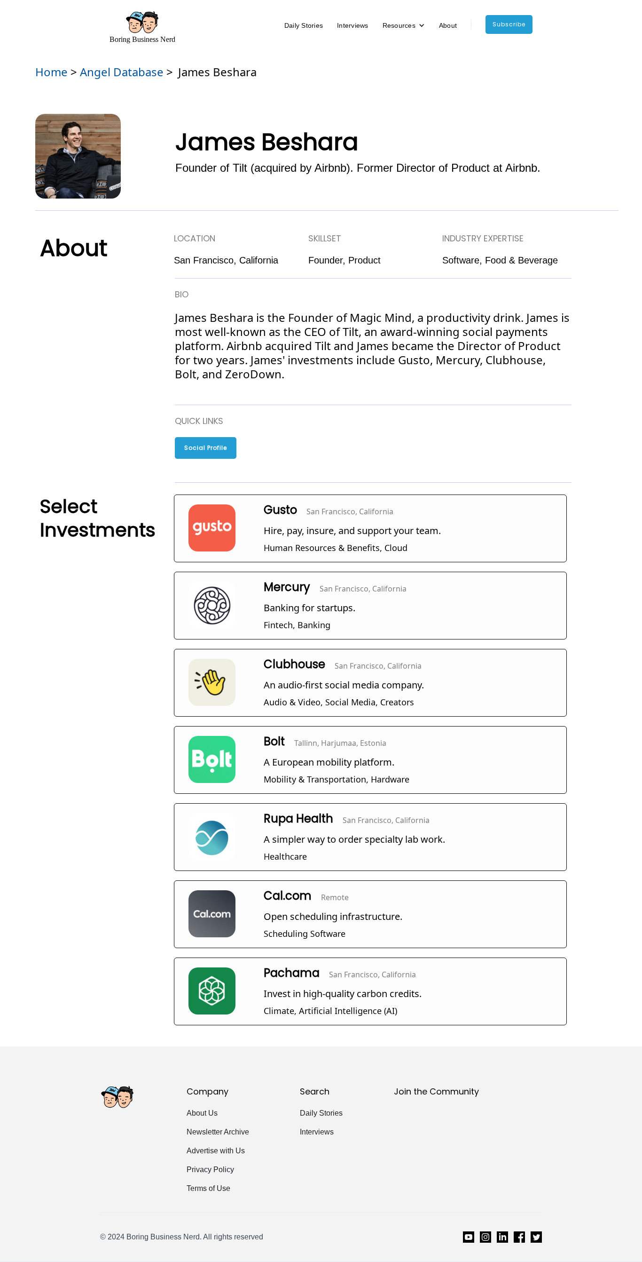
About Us (202, 1113)
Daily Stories (303, 25)
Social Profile (205, 448)
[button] (404, 25)
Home (51, 72)
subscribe (509, 24)
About (448, 25)
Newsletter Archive (218, 1132)
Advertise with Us (216, 1151)
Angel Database (122, 72)
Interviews (352, 25)
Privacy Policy (210, 1170)
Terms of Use (208, 1188)
